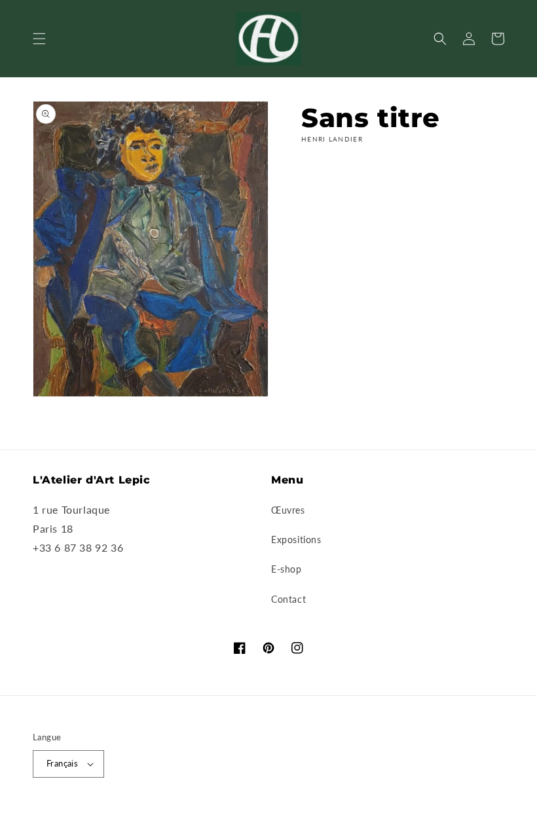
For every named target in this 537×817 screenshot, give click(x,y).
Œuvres (288, 510)
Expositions (296, 539)
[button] (39, 38)
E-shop (286, 569)
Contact (288, 599)
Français (62, 763)
